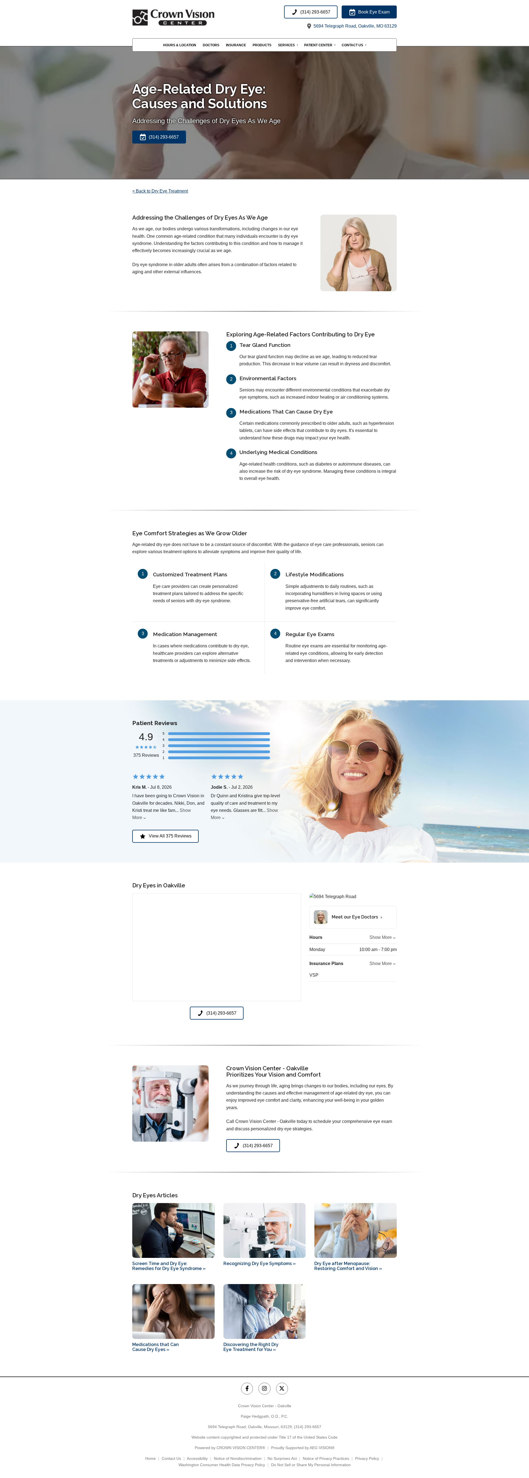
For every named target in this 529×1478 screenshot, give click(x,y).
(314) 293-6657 (307, 1427)
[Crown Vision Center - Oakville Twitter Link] (282, 1389)
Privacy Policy (367, 1458)
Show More (380, 937)
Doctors (211, 45)
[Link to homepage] (187, 17)
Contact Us (352, 45)
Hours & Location (179, 45)
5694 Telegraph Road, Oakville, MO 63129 (354, 26)
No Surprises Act (282, 1458)
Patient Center (318, 45)
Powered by (230, 1447)
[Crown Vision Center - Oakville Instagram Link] (264, 1389)
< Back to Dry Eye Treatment (160, 191)
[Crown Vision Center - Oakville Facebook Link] (247, 1389)
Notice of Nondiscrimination (237, 1458)
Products (262, 45)
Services (286, 45)
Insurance (236, 45)
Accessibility (197, 1458)
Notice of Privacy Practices (326, 1458)
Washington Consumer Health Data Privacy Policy (222, 1465)
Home (150, 1458)
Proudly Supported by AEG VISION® (302, 1447)
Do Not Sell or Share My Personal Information (311, 1465)
